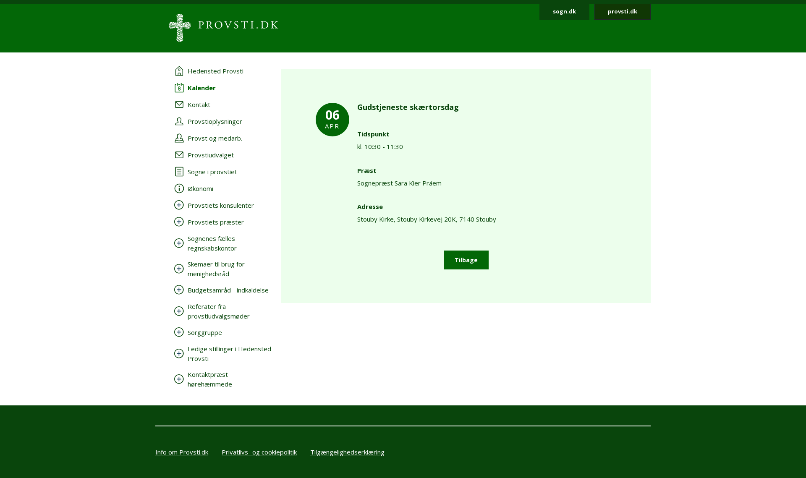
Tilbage (466, 260)
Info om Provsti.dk (181, 452)
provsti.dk (622, 11)
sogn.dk (564, 11)
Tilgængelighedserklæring (347, 452)
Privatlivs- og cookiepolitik (259, 452)
